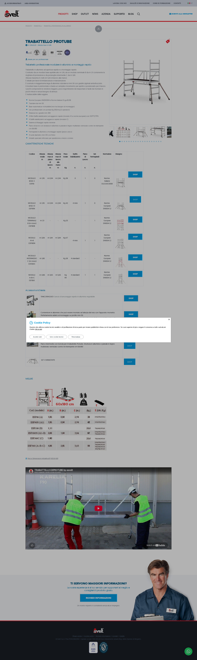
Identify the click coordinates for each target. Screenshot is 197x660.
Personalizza (76, 337)
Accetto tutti (37, 337)
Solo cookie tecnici (56, 337)
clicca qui (38, 329)
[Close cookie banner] (169, 319)
